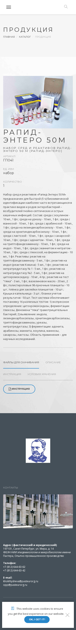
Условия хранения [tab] (41, 374)
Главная (9, 36)
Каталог (25, 36)
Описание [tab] (53, 362)
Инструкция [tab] (12, 374)
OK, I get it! (37, 619)
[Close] (67, 614)
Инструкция (21, 388)
